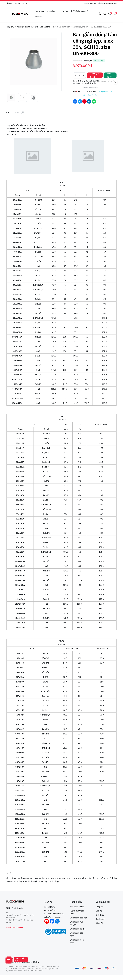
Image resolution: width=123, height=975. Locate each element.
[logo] (20, 14)
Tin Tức (65, 11)
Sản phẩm (51, 11)
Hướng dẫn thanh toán (77, 912)
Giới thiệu (100, 915)
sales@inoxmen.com (110, 3)
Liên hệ (38, 17)
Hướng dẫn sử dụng (79, 11)
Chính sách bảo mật (78, 918)
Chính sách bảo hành (76, 934)
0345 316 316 (94, 3)
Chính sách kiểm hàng (77, 941)
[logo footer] (20, 901)
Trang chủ (39, 11)
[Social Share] (75, 101)
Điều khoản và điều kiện (30, 962)
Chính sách (100, 919)
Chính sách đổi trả (77, 929)
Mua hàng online (77, 907)
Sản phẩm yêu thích (21, 3)
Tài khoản (9, 3)
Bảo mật (99, 923)
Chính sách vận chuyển (76, 923)
